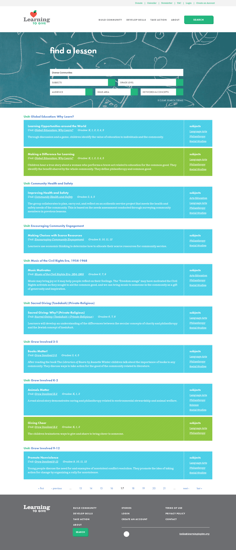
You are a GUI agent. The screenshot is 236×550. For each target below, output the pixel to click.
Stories (126, 508)
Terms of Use (174, 508)
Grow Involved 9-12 (45, 448)
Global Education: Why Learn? (52, 116)
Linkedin (127, 535)
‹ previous (56, 488)
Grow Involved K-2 (44, 380)
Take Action (158, 19)
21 (164, 488)
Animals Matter (38, 390)
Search (198, 19)
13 (80, 488)
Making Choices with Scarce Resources (55, 235)
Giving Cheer (37, 423)
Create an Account (205, 3)
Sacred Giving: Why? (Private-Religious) (56, 312)
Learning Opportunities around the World (57, 126)
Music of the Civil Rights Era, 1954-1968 (59, 261)
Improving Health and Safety (48, 193)
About (175, 19)
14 (90, 488)
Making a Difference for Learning (51, 154)
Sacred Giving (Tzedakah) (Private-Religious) (63, 303)
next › (186, 488)
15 (101, 488)
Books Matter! (38, 351)
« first (41, 488)
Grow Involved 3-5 (44, 342)
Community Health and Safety (52, 183)
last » (199, 488)
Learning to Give (37, 17)
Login (189, 3)
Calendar (152, 3)
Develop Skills (136, 19)
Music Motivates (39, 270)
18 (133, 488)
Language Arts (198, 131)
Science (194, 405)
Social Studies (198, 141)
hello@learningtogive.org (195, 534)
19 (143, 488)
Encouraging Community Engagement (57, 226)
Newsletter (166, 3)
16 (111, 488)
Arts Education (198, 198)
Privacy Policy (175, 513)
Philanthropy (197, 136)
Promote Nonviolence (43, 457)
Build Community (110, 19)
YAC (179, 3)
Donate (139, 3)
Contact (171, 519)
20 (153, 488)
